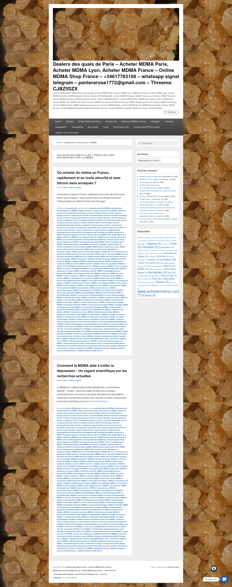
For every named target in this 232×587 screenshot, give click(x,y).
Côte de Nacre (150, 253)
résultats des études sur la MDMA (78, 331)
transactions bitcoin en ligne (73, 343)
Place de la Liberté (144, 279)
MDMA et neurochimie (118, 283)
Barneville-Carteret (164, 241)
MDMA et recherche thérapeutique (111, 295)
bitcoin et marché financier (100, 218)
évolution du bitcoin (114, 244)
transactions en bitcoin (94, 343)
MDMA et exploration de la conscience (78, 278)
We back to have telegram (149, 179)
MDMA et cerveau (100, 266)
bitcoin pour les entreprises (76, 227)
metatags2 (169, 121)
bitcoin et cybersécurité (73, 215)
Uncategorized (71, 208)
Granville (163, 256)
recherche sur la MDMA (74, 326)
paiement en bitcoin (98, 321)
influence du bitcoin (64, 247)
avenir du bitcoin (69, 213)
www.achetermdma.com (158, 293)
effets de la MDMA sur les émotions (103, 237)
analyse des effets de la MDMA (105, 210)
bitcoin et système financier (84, 222)
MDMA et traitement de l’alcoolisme (88, 307)
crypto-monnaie (69, 230)
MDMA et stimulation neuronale (69, 304)
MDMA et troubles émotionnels (68, 317)
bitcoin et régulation (64, 220)
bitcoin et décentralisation (93, 215)
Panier (106, 127)
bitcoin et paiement (118, 218)
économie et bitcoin (85, 234)
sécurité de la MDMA (109, 333)
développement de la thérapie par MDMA (97, 232)
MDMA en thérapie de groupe (99, 259)
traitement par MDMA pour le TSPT (96, 338)
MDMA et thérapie (115, 304)
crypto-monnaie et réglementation (107, 230)
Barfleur (153, 241)
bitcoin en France (107, 213)
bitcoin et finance (63, 218)
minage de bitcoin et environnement (76, 321)
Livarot (153, 262)
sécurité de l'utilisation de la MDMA (86, 333)
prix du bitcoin (104, 324)
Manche (169, 265)
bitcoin (78, 213)
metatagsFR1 (61, 127)
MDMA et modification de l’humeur (77, 283)
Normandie (157, 272)
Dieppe (142, 256)
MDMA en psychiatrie (79, 259)
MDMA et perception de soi (83, 290)
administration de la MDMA (100, 208)
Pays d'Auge (169, 275)
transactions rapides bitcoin (114, 343)
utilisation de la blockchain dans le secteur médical (97, 346)
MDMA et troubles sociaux (79, 319)
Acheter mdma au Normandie (150, 176)
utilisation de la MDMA (84, 348)
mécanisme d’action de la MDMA (102, 319)
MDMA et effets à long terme (68, 276)
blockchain (92, 227)
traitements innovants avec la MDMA (83, 341)
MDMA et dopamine (101, 273)
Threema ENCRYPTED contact (146, 127)
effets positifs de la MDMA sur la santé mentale (101, 239)
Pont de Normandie (148, 282)
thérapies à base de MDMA (83, 336)
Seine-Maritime (154, 285)
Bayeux (154, 243)
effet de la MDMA (100, 234)
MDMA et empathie (86, 276)
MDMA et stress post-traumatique (95, 304)
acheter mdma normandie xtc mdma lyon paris (157, 190)
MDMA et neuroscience (80, 288)
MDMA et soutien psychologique (111, 302)
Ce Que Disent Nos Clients (89, 121)
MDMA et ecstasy (117, 273)
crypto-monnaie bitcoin (84, 230)
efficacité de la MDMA (98, 244)
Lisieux (142, 262)
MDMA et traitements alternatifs (100, 312)
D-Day (160, 253)
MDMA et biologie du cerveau (81, 266)
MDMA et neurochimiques (67, 285)
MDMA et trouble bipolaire (91, 314)
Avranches (144, 241)
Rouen (162, 282)
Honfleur (153, 259)
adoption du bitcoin (85, 210)
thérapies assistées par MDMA (106, 336)
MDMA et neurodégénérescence (89, 285)
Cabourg (166, 244)
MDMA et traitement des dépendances (89, 309)
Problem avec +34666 (148, 199)
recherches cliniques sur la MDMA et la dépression (83, 329)
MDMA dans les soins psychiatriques (80, 254)
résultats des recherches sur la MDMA (107, 331)
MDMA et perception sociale (105, 290)
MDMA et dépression (111, 268)
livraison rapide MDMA (155, 266)
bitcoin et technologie (103, 222)
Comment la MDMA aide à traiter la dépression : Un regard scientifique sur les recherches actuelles (92, 370)
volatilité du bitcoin (84, 350)
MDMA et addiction (72, 261)
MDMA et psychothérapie (105, 292)
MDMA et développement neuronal (80, 273)
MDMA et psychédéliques (85, 292)
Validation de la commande (66, 132)
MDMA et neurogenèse (111, 285)
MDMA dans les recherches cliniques (86, 251)
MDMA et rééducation (89, 297)
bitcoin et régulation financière (84, 220)
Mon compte (93, 127)
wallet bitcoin (97, 350)
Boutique (69, 121)
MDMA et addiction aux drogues (92, 261)
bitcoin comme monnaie (91, 213)
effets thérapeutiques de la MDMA (76, 244)
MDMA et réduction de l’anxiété (69, 297)
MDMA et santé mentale (114, 300)
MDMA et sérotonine (65, 302)
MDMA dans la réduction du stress (106, 247)
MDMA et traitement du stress (75, 312)
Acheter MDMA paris (73, 408)
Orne (171, 272)
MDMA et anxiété (72, 263)
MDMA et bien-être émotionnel (106, 263)
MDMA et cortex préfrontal (92, 268)
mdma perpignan (145, 182)
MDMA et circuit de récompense (69, 268)
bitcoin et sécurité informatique (108, 220)
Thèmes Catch (173, 567)
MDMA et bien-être (86, 263)
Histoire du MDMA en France (134, 121)
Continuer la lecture (99, 401)
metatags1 (155, 121)
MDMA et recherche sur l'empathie (84, 295)
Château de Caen (144, 250)
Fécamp (152, 256)
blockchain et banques (105, 227)
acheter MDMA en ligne (162, 238)
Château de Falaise (159, 250)
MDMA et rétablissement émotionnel (90, 300)
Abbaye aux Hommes (145, 238)
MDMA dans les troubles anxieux (87, 256)
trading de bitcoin (75, 338)
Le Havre (168, 259)
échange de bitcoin (70, 234)
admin (78, 187)
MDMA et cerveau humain (118, 266)
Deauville (170, 253)
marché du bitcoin (79, 247)
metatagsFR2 (77, 127)
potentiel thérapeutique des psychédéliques (81, 324)
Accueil (58, 121)
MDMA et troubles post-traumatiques (95, 317)
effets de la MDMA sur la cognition (76, 237)
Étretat (149, 295)
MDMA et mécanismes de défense (94, 280)
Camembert (166, 247)
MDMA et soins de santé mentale (85, 302)
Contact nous (111, 121)
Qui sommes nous (121, 127)
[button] (224, 579)
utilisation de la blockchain (67, 346)
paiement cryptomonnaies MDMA (149, 276)
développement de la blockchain (69, 232)
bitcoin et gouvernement (80, 218)
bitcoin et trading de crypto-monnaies (89, 225)
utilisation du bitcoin (101, 348)
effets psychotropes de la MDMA (91, 242)
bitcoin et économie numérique (115, 215)
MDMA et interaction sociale (104, 278)
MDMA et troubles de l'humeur (113, 314)
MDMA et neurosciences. (99, 288)
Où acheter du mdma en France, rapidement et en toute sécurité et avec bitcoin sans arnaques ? (89, 177)
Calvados (150, 247)
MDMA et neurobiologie (100, 283)
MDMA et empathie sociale (105, 276)
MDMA (89, 247)
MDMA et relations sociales (109, 297)
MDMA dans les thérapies (105, 254)
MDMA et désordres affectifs (85, 271)
